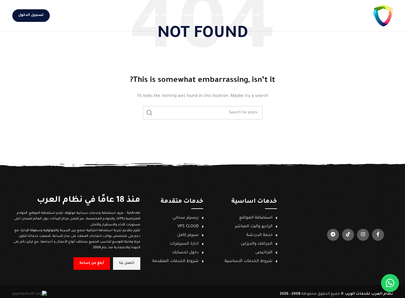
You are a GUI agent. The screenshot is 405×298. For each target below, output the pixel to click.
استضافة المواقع (255, 218)
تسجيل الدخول (31, 15)
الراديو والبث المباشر (253, 226)
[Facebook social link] (81, 15)
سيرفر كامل (188, 235)
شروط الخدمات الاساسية (248, 261)
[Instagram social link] (74, 15)
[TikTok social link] (67, 15)
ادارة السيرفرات (184, 244)
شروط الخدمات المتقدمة (175, 261)
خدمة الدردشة (259, 235)
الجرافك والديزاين (256, 244)
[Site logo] (354, 16)
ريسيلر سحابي (185, 218)
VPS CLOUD (188, 226)
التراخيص (263, 252)
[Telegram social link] (60, 15)
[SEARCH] (149, 113)
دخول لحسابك (185, 252)
